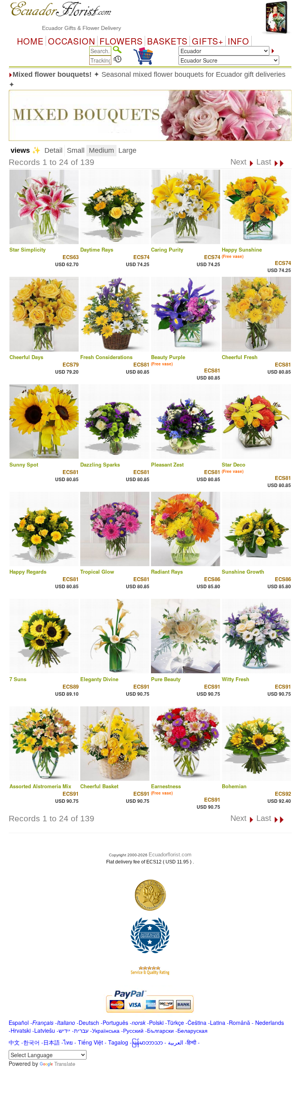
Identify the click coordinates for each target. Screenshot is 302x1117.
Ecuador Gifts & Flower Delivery (63, 28)
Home (30, 41)
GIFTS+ (207, 41)
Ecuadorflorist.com (170, 855)
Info (238, 41)
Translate (64, 1063)
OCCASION (71, 41)
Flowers (121, 41)
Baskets (167, 41)
